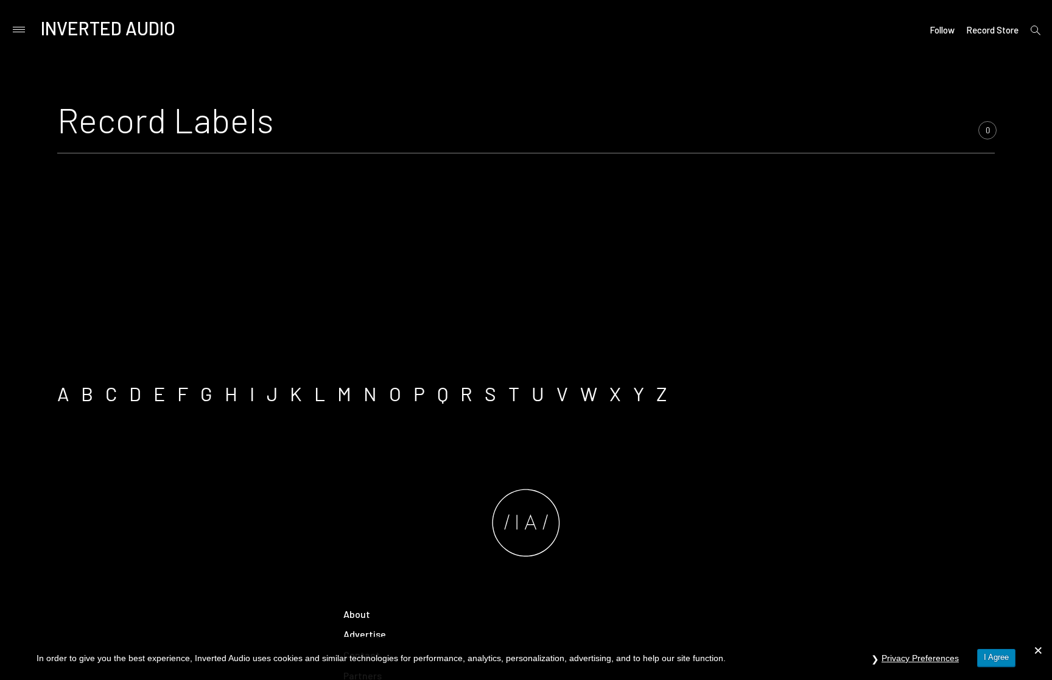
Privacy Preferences (920, 658)
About (356, 614)
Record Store (992, 29)
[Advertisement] (526, 263)
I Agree (996, 657)
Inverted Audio (108, 28)
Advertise (364, 634)
